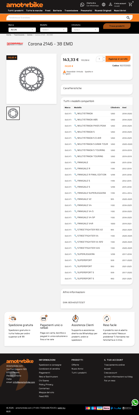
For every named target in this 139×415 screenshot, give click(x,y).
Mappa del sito (46, 392)
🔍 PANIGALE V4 (83, 205)
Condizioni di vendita (49, 368)
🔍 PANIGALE (81, 162)
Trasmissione (71, 10)
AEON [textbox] (14, 30)
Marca (11, 25)
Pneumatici (86, 10)
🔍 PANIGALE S (82, 180)
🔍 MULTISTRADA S (84, 132)
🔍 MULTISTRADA (83, 113)
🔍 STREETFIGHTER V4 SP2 (88, 242)
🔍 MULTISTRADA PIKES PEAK (90, 125)
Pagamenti (44, 372)
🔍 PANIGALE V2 (82, 199)
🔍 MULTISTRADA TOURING (88, 156)
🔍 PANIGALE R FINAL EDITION (90, 174)
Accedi (107, 368)
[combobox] (22, 29)
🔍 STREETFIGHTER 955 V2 (88, 229)
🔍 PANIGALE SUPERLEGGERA (90, 193)
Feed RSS (44, 396)
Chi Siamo (44, 380)
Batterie (57, 10)
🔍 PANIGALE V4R (83, 223)
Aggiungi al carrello (118, 59)
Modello (43, 25)
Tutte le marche (34, 10)
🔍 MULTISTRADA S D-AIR (87, 138)
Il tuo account (113, 360)
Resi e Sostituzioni (48, 376)
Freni (47, 10)
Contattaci (44, 388)
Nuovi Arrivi (120, 10)
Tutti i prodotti (15, 10)
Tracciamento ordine (114, 365)
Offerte (75, 365)
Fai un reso (109, 380)
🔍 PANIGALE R (82, 168)
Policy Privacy (46, 384)
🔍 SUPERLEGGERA (84, 254)
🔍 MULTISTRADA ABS (86, 119)
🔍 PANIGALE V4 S (84, 211)
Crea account (110, 372)
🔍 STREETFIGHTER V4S (87, 248)
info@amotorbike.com (24, 382)
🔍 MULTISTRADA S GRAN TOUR (91, 144)
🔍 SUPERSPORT (83, 260)
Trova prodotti (116, 26)
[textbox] (46, 30)
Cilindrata (76, 25)
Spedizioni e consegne (50, 365)
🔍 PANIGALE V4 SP (84, 217)
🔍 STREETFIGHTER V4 (86, 235)
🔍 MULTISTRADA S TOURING (89, 150)
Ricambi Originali (103, 10)
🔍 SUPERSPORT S (84, 272)
